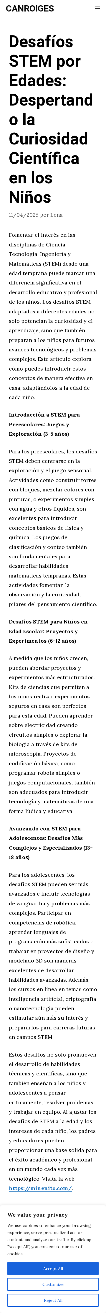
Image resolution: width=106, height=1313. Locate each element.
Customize (53, 1284)
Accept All (53, 1268)
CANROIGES (30, 8)
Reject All (53, 1300)
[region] (53, 1259)
